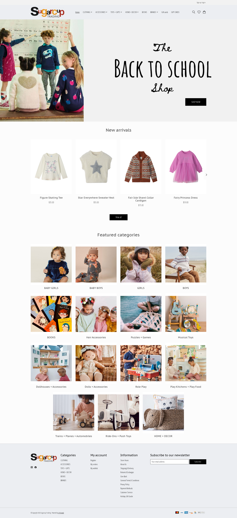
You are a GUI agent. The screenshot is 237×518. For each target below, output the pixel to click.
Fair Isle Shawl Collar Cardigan (141, 199)
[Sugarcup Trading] (47, 12)
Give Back (123, 476)
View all (119, 217)
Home (77, 12)
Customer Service (126, 492)
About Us (123, 464)
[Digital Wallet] (201, 512)
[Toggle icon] (194, 12)
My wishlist (94, 468)
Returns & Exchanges (127, 472)
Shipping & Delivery (127, 468)
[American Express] (186, 512)
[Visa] (182, 512)
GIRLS (140, 288)
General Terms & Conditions (129, 480)
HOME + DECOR (163, 436)
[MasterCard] (177, 512)
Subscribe (197, 461)
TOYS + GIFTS (65, 468)
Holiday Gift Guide (126, 496)
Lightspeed (61, 513)
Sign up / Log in (201, 2)
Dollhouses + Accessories (51, 386)
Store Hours (124, 460)
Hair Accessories (96, 337)
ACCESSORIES (65, 464)
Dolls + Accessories (96, 386)
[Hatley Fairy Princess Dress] (185, 166)
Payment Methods (126, 488)
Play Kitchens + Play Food (185, 386)
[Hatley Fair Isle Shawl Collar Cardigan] (140, 166)
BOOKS (144, 12)
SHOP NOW (195, 101)
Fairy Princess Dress (186, 197)
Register (93, 460)
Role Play (140, 386)
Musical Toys (185, 337)
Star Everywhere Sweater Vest (96, 197)
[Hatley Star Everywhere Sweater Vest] (96, 166)
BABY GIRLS (51, 288)
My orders (94, 464)
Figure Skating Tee (51, 197)
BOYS (186, 288)
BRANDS (63, 480)
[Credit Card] (195, 512)
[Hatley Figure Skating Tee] (51, 166)
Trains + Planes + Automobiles (73, 436)
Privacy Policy (124, 484)
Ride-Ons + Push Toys (118, 436)
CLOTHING (64, 460)
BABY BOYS (96, 288)
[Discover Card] (191, 512)
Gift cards (164, 12)
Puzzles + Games (141, 337)
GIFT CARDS (175, 12)
